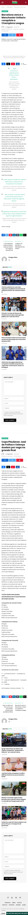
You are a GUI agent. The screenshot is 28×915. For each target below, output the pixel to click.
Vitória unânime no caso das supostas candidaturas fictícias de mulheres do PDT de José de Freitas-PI (13, 289)
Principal (8, 902)
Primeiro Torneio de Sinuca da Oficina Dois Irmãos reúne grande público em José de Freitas (13, 315)
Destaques (5, 438)
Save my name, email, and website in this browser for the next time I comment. (13, 413)
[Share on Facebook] (5, 34)
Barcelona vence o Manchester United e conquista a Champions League (20, 708)
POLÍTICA (4, 905)
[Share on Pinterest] (19, 34)
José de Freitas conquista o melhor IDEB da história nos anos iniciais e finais (13, 775)
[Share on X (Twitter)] (12, 34)
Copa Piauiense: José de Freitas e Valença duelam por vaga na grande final (8, 247)
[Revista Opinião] (15, 2)
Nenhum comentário (19, 29)
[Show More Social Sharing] (24, 34)
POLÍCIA (19, 902)
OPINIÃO (18, 905)
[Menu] (3, 2)
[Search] (25, 2)
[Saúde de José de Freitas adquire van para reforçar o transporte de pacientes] (14, 813)
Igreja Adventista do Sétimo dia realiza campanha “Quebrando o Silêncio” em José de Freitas (13, 750)
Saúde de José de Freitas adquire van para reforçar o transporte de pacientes (14, 823)
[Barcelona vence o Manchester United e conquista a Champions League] (14, 46)
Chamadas (5, 11)
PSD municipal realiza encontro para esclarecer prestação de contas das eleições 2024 (14, 339)
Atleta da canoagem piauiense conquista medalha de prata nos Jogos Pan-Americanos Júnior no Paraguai (13, 364)
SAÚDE (24, 905)
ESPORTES (11, 905)
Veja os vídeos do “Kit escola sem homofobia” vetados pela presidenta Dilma (8, 709)
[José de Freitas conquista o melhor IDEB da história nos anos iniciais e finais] (14, 764)
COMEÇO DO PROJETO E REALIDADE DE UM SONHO (19, 246)
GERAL (14, 902)
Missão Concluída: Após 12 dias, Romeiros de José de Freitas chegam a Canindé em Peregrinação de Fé (14, 799)
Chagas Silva (9, 27)
